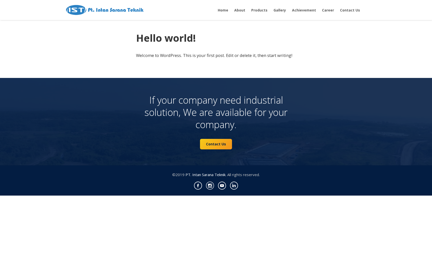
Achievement (304, 10)
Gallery (280, 10)
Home (223, 10)
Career (328, 10)
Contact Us (350, 10)
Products (259, 10)
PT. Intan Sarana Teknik (206, 174)
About (239, 10)
